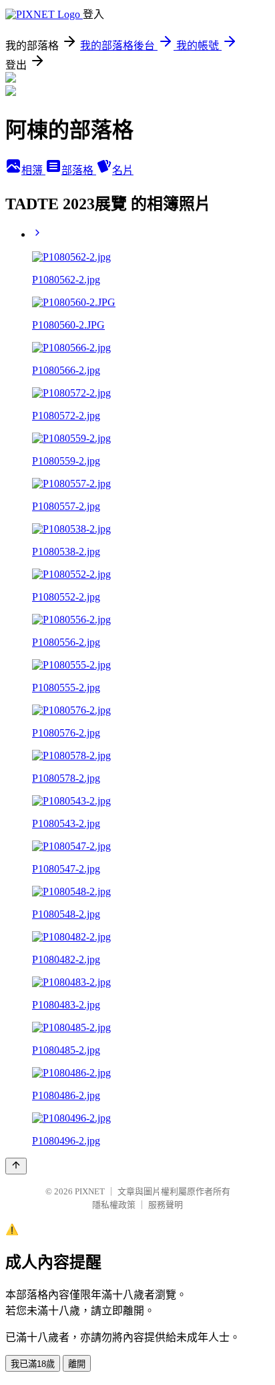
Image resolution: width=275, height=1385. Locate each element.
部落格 (78, 170)
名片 (122, 170)
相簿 (33, 170)
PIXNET (90, 1191)
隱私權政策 (113, 1205)
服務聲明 (165, 1205)
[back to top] (16, 1166)
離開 (76, 1364)
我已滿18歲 (33, 1364)
